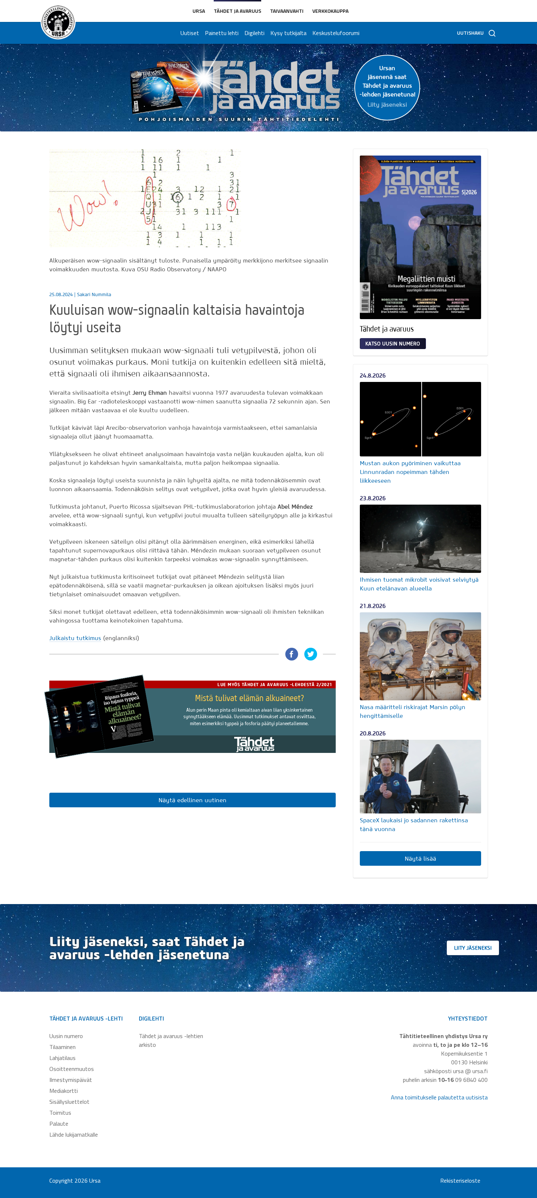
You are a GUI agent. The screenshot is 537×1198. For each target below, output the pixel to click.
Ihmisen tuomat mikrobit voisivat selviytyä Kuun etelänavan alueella (419, 584)
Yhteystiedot (468, 1018)
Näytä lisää (420, 858)
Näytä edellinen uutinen (192, 800)
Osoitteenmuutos (71, 1068)
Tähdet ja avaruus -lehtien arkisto (171, 1040)
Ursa (199, 11)
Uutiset (189, 32)
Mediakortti (63, 1090)
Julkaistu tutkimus (75, 638)
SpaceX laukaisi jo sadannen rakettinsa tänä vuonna (414, 824)
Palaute (58, 1123)
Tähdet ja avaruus (237, 11)
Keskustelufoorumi (335, 32)
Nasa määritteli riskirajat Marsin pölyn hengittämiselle (412, 711)
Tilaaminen (62, 1046)
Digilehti (254, 32)
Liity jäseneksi (473, 948)
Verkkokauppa (330, 11)
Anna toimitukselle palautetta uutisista (439, 1097)
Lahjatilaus (62, 1057)
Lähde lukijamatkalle (73, 1134)
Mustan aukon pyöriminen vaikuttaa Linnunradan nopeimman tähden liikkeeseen (410, 471)
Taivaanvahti (287, 11)
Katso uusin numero (392, 343)
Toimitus (60, 1112)
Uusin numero (66, 1035)
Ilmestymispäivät (70, 1079)
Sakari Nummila (94, 294)
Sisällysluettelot (69, 1101)
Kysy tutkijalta (288, 32)
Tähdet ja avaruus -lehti (86, 1018)
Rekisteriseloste (460, 1180)
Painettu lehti (222, 32)
